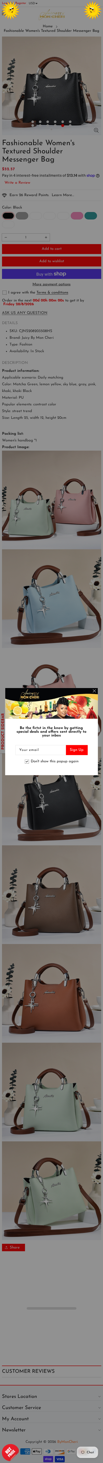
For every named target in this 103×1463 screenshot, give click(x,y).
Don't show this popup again (54, 761)
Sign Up (77, 750)
